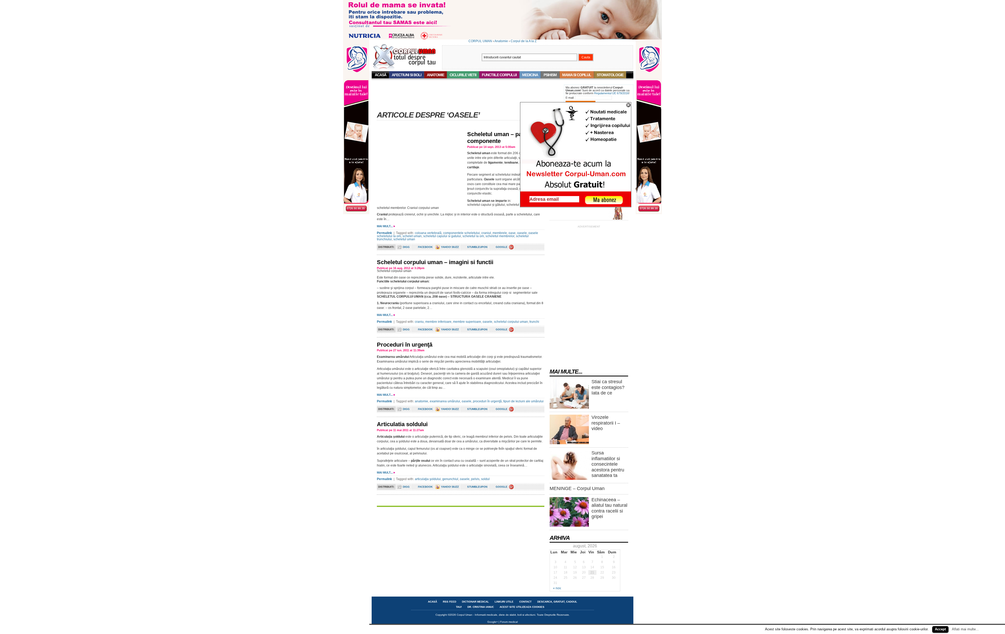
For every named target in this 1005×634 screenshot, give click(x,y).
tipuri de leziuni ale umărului (523, 401)
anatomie (421, 401)
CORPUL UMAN (480, 41)
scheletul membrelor (499, 236)
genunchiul (450, 479)
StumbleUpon (477, 247)
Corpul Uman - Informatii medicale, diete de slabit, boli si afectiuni (496, 614)
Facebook (425, 247)
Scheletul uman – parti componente (497, 137)
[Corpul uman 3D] (618, 218)
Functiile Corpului (499, 75)
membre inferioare (438, 322)
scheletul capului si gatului (442, 236)
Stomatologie (610, 75)
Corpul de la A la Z (524, 41)
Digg (406, 247)
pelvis (475, 479)
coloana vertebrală (428, 233)
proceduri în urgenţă (487, 401)
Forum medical (509, 621)
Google (501, 247)
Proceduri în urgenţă (404, 344)
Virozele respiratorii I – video (605, 423)
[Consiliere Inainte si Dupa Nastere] (502, 38)
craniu (419, 322)
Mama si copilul (576, 75)
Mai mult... (385, 226)
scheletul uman (404, 239)
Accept (940, 629)
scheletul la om (473, 236)
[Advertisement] (467, 96)
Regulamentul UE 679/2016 (611, 93)
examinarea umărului (445, 401)
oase (512, 233)
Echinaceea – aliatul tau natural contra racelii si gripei (609, 508)
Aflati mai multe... (965, 629)
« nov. (557, 588)
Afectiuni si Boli (406, 75)
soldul (485, 479)
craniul (486, 233)
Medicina (530, 75)
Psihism (550, 75)
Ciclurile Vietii (463, 75)
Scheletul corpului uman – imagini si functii (435, 262)
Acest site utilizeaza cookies (522, 606)
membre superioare (467, 322)
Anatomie (501, 41)
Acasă (380, 75)
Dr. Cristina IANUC (480, 606)
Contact (525, 601)
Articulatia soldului (402, 424)
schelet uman (412, 236)
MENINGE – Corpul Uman (577, 488)
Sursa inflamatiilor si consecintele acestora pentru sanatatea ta (607, 464)
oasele (522, 233)
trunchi (534, 322)
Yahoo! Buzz (450, 247)
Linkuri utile (504, 601)
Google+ (492, 621)
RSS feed (449, 601)
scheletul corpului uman (511, 322)
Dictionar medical (475, 601)
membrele (500, 233)
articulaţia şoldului (428, 479)
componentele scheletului (461, 233)
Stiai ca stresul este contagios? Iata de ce (607, 387)
